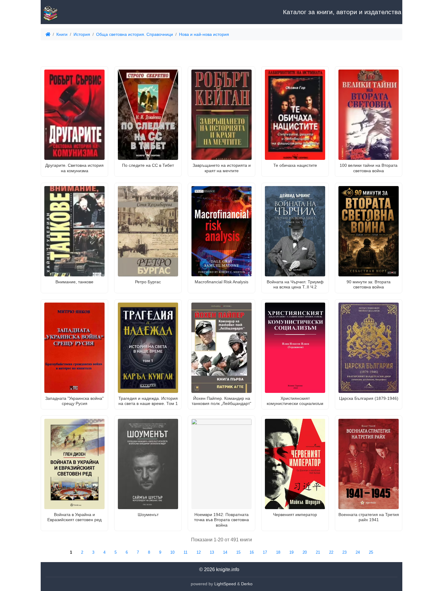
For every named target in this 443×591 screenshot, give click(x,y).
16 (252, 552)
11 (185, 552)
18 (278, 552)
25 (371, 552)
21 (318, 552)
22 (331, 552)
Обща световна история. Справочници (134, 34)
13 (212, 552)
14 (225, 552)
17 (265, 552)
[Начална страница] (71, 12)
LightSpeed (225, 583)
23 (344, 552)
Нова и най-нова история (204, 34)
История (82, 34)
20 (305, 552)
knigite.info (227, 569)
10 (172, 552)
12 (198, 552)
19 (291, 552)
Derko (247, 583)
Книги (62, 34)
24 (358, 552)
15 (238, 552)
